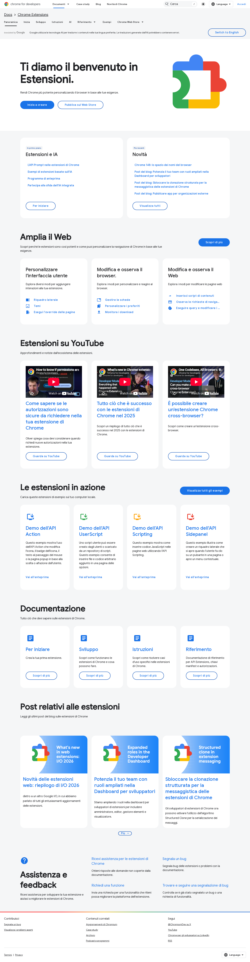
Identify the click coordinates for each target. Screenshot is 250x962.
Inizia (27, 22)
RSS (170, 940)
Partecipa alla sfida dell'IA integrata (51, 185)
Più (125, 833)
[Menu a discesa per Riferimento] (95, 22)
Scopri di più (214, 242)
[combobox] (180, 4)
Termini (8, 954)
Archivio (90, 935)
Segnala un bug (174, 859)
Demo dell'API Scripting (147, 531)
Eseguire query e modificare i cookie (199, 308)
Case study (83, 4)
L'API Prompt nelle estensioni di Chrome (53, 165)
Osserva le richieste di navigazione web (199, 302)
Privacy (19, 954)
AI (70, 22)
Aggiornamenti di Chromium (101, 924)
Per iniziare (40, 206)
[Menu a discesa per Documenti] (69, 4)
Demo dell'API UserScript (94, 531)
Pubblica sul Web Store (80, 105)
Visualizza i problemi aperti (18, 929)
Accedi (241, 4)
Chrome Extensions (33, 15)
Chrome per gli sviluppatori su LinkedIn (188, 935)
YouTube (172, 929)
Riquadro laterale (46, 300)
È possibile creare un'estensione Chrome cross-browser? (193, 409)
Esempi (107, 22)
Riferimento (84, 22)
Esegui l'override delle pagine (54, 312)
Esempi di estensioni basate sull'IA (50, 172)
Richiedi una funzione (107, 885)
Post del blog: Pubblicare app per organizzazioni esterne (171, 193)
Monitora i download (119, 312)
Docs (8, 15)
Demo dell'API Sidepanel (201, 531)
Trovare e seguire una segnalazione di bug (195, 885)
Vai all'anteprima (37, 577)
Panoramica (11, 22)
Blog (98, 4)
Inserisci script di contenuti (195, 296)
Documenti (59, 4)
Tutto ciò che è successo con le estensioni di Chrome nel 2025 (124, 409)
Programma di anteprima (44, 178)
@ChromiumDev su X (179, 924)
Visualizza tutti (150, 206)
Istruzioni (57, 22)
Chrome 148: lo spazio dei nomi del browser (163, 165)
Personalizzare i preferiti (122, 306)
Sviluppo (41, 22)
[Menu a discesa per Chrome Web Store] (143, 22)
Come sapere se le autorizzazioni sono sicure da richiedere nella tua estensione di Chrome (54, 415)
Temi (37, 306)
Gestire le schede (117, 300)
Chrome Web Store (128, 22)
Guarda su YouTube (46, 456)
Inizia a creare (37, 105)
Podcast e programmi (97, 940)
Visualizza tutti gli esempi (205, 490)
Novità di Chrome (117, 4)
